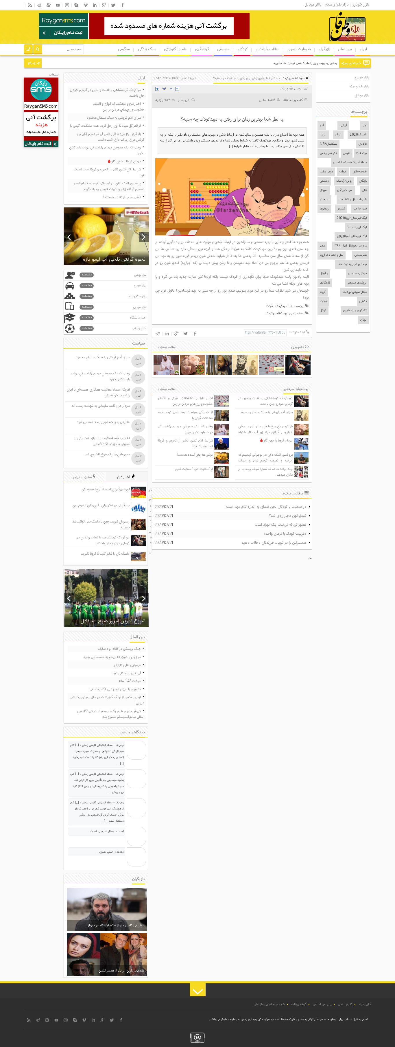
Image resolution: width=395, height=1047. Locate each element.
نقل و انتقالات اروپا (331, 255)
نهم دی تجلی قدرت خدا (352, 264)
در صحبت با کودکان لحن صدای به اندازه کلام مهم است (266, 507)
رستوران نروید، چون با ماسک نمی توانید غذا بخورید (305, 63)
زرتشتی (324, 181)
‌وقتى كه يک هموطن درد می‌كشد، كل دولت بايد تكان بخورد (185, 429)
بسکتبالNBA (328, 144)
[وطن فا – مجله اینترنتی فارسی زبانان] (327, 43)
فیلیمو (341, 208)
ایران (363, 49)
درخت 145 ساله (130, 681)
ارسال (298, 88)
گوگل (323, 310)
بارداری (362, 144)
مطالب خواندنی (267, 49)
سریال (323, 190)
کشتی (363, 301)
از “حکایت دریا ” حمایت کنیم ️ (194, 469)
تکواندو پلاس (328, 153)
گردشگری (202, 49)
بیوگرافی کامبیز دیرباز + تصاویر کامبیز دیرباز (116, 925)
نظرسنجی (361, 255)
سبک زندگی (147, 49)
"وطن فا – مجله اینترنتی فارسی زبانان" (313, 1019)
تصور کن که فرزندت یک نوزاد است (280, 525)
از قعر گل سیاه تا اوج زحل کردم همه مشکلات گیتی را (105, 126)
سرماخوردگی (344, 190)
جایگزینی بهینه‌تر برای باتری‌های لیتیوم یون (101, 505)
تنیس (346, 153)
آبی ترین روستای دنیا (127, 673)
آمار (322, 125)
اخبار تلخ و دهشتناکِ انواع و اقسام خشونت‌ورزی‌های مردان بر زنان (185, 401)
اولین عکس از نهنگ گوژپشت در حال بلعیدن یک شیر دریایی (107, 700)
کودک (323, 301)
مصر (322, 246)
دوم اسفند (326, 171)
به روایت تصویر (299, 49)
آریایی (343, 125)
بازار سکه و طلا (114, 296)
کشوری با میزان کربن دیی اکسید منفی (115, 689)
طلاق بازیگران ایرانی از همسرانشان (121, 971)
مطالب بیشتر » (167, 347)
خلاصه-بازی (359, 171)
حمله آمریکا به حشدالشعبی (350, 162)
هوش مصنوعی (357, 273)
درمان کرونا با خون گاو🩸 (276, 441)
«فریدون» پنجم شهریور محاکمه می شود (103, 422)
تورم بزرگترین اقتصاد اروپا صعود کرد (105, 489)
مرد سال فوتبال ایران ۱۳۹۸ (351, 246)
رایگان (363, 181)
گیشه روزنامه (299, 1004)
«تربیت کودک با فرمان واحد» (285, 534)
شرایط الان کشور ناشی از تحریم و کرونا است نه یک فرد (109, 172)
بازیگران (324, 49)
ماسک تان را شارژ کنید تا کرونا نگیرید (105, 554)
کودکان (243, 49)
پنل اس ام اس (322, 1004)
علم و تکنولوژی (175, 49)
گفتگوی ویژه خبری (355, 310)
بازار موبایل (362, 95)
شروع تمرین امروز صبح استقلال (113, 621)
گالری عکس (345, 1004)
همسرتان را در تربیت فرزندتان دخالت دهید (273, 543)
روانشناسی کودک (291, 78)
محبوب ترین (83, 477)
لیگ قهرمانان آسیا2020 (352, 236)
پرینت (284, 88)
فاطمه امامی (267, 100)
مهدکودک (281, 306)
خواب (342, 171)
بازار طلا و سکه (359, 86)
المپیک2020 (358, 134)
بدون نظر (184, 100)
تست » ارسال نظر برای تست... (106, 831)
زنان (364, 190)
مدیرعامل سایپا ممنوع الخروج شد (107, 454)
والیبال (324, 273)
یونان (363, 320)
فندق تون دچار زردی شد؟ (287, 516)
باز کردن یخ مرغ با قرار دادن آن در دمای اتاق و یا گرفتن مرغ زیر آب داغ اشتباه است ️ (265, 432)
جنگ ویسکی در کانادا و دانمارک (119, 649)
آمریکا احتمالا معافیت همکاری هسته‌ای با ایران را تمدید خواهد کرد (98, 392)
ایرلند (323, 134)
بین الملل (345, 49)
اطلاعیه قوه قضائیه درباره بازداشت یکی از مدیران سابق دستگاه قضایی (102, 441)
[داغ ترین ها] (28, 50)
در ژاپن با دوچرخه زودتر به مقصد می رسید (112, 657)
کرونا (322, 292)
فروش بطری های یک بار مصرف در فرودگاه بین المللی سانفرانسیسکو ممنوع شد (110, 714)
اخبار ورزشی (114, 328)
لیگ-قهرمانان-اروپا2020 (352, 218)
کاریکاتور (325, 283)
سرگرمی (124, 49)
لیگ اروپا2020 (357, 227)
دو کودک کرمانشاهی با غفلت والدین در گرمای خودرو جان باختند (265, 401)
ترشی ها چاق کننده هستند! (195, 455)
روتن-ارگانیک (344, 181)
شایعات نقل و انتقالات (353, 199)
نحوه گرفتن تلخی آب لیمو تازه (114, 259)
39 (365, 125)
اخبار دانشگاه (114, 318)
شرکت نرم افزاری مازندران (269, 1004)
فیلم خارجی (360, 208)
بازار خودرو (362, 77)
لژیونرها (324, 208)
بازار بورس (114, 275)
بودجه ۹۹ (361, 153)
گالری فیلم (365, 1004)
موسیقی (223, 49)
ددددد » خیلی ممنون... (110, 852)
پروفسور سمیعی (357, 283)
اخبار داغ (124, 477)
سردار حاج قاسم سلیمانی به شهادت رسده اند (100, 406)
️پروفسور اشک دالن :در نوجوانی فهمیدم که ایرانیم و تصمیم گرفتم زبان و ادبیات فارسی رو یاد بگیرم (265, 460)
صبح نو (324, 199)
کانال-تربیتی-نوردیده (354, 292)
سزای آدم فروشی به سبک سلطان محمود (266, 412)
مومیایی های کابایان (127, 665)
